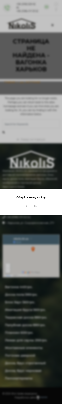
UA (35, 206)
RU (27, 206)
